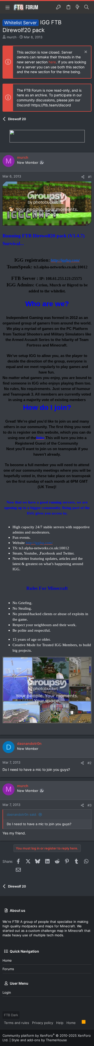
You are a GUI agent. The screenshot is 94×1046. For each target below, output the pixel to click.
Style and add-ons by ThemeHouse (39, 1040)
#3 (89, 805)
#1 (89, 177)
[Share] (82, 177)
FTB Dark (11, 1015)
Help (59, 1023)
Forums (8, 969)
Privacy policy (42, 1023)
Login (7, 992)
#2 (89, 763)
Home (7, 960)
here (52, 62)
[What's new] (77, 7)
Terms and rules (16, 1023)
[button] (8, 7)
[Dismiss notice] (85, 52)
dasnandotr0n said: (22, 814)
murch (12, 37)
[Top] (78, 1022)
